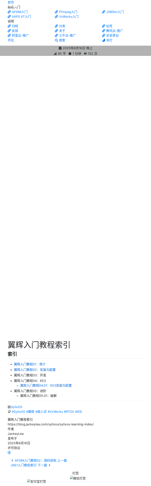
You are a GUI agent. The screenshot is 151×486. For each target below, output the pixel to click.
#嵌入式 (41, 412)
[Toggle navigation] (143, 5)
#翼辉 (30, 412)
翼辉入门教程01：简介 (30, 364)
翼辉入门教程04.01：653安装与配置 (46, 385)
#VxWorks (55, 412)
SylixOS (16, 407)
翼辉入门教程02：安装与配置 (35, 370)
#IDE (78, 412)
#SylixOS (18, 412)
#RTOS (69, 412)
